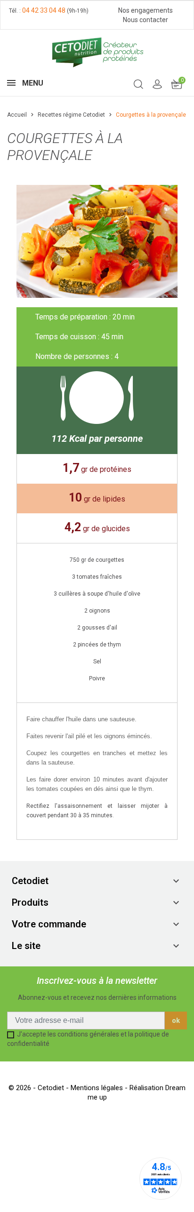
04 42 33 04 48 (43, 10)
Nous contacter (145, 20)
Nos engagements (145, 10)
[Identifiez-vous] (157, 83)
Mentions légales (98, 1088)
